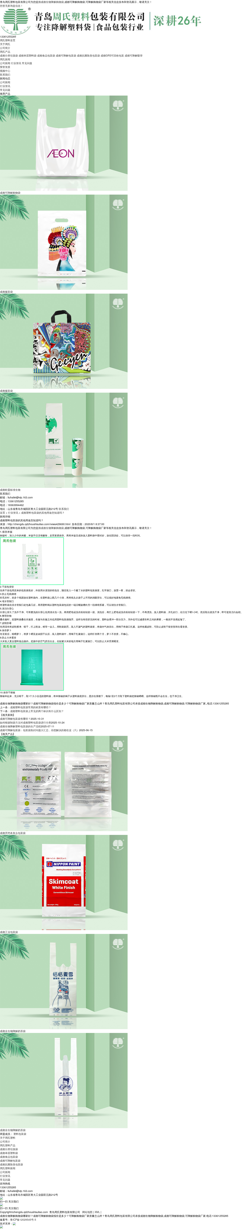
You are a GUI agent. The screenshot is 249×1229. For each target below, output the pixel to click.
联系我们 (5, 74)
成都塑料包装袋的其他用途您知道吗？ (43, 512)
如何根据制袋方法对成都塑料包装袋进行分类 (25, 722)
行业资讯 (16, 63)
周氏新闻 (5, 59)
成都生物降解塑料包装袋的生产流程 (20, 726)
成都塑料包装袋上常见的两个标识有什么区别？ (37, 711)
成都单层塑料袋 (27, 55)
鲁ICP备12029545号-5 (23, 1219)
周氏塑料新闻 (7, 1168)
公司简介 (5, 48)
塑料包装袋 (19, 1134)
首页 (2, 512)
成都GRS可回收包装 (112, 55)
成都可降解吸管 (134, 55)
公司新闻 (5, 63)
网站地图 (87, 1212)
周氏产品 (5, 51)
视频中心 (5, 70)
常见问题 (27, 63)
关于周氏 (5, 44)
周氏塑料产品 (7, 1145)
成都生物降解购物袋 (52, 2)
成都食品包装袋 (46, 55)
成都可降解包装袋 (66, 55)
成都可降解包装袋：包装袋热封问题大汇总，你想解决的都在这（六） (39, 730)
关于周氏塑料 (7, 1137)
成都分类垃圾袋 (9, 55)
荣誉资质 (5, 67)
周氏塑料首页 (7, 40)
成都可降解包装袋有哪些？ (15, 718)
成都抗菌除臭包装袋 (88, 55)
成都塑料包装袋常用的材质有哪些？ (30, 707)
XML (97, 1212)
